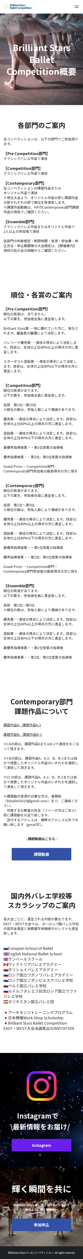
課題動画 (41, 854)
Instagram (41, 1145)
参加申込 (41, 1224)
